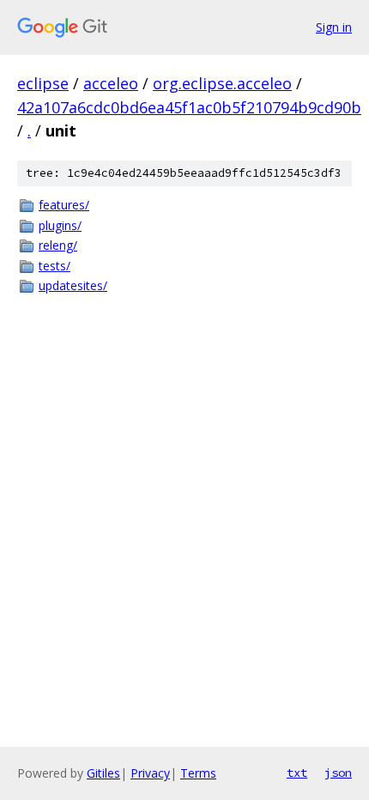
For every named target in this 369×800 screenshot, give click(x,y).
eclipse (43, 83)
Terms (198, 773)
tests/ (54, 266)
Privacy (150, 773)
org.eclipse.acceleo (222, 83)
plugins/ (60, 225)
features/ (64, 205)
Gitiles (103, 773)
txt (297, 772)
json (338, 772)
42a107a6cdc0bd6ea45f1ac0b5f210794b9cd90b (189, 107)
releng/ (58, 245)
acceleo (110, 83)
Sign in (334, 27)
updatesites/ (73, 285)
